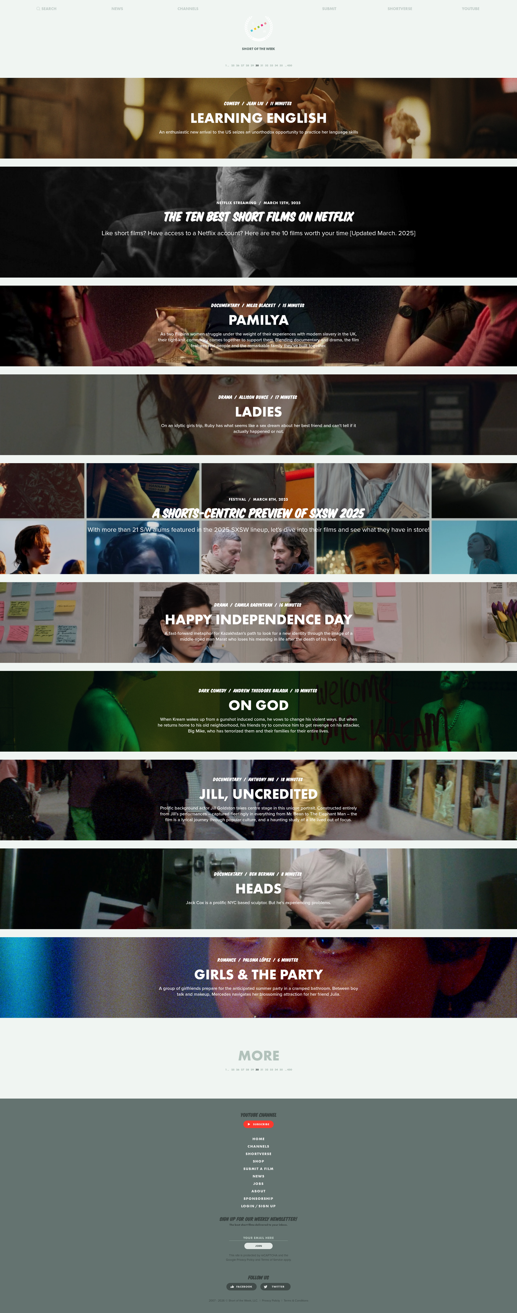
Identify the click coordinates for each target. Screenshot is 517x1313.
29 (252, 65)
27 (242, 65)
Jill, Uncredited (258, 793)
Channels (258, 1146)
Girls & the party (258, 974)
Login (247, 1206)
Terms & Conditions (296, 1300)
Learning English (258, 118)
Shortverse (259, 1153)
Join (258, 1246)
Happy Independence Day (258, 619)
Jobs (258, 1183)
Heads (258, 888)
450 (289, 65)
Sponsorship (258, 1198)
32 (266, 65)
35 (281, 65)
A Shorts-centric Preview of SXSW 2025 (258, 512)
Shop (258, 1161)
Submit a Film (258, 1168)
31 (261, 65)
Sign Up (267, 1206)
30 (257, 65)
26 (237, 65)
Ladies (258, 411)
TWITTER (278, 1286)
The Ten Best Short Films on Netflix (258, 215)
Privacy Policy (245, 1260)
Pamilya (258, 319)
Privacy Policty (271, 1300)
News (259, 1176)
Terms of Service (272, 1260)
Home (258, 1138)
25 (232, 65)
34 (276, 65)
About (258, 1191)
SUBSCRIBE (261, 1124)
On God (258, 705)
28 (247, 65)
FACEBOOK (244, 1286)
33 (271, 65)
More (258, 1055)
